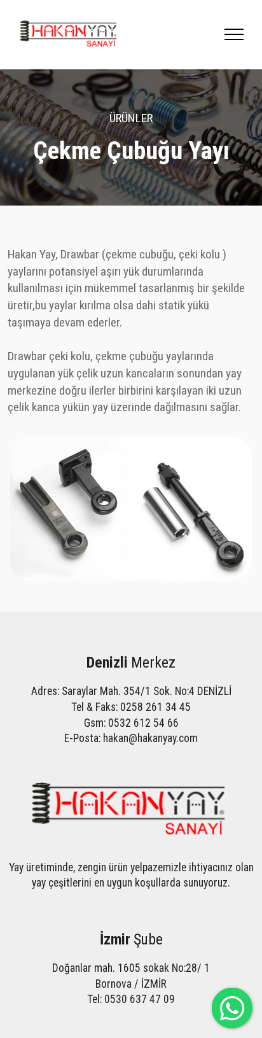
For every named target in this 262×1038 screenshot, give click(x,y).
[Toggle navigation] (234, 34)
